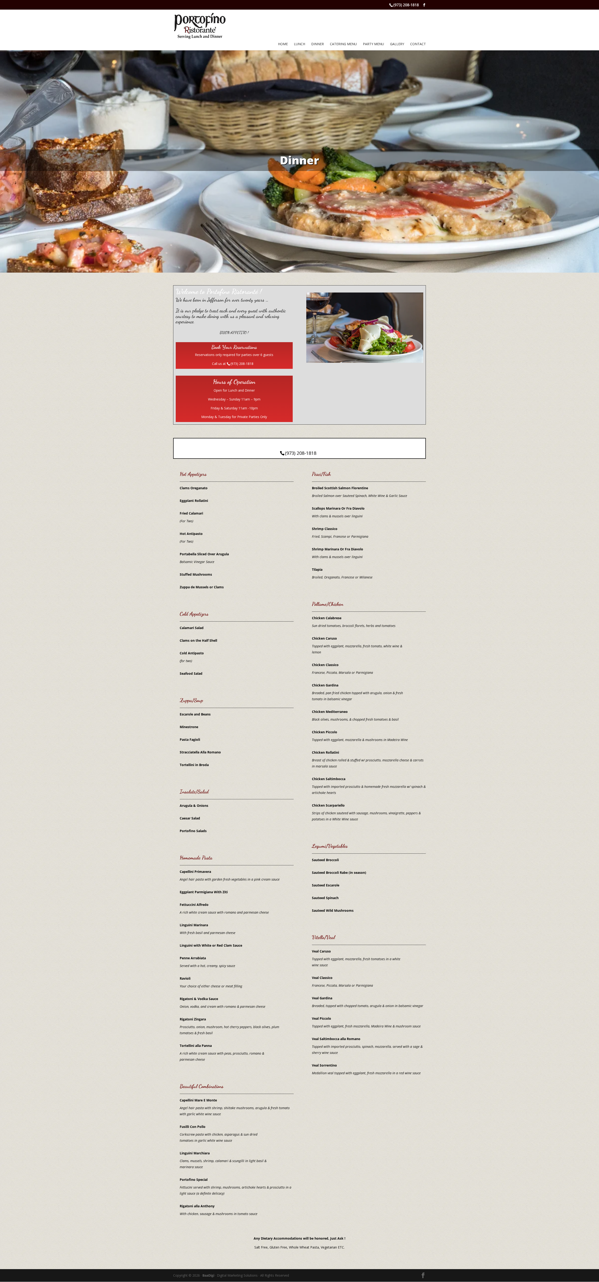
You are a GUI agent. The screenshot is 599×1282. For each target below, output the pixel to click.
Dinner (317, 44)
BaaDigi (208, 1275)
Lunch (299, 44)
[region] (299, 160)
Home (283, 44)
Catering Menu (343, 44)
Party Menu (373, 44)
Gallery (397, 44)
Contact (418, 44)
